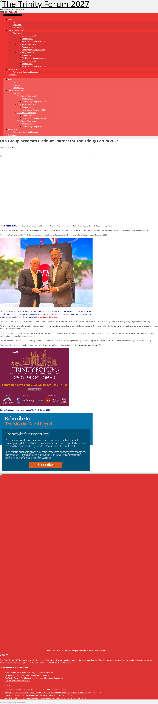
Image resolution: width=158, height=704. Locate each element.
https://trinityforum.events (87, 345)
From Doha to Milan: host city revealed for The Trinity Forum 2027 (31, 695)
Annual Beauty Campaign (47, 317)
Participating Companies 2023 (34, 58)
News (15, 22)
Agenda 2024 (27, 47)
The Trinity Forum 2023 (26, 53)
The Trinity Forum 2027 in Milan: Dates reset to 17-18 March (29, 690)
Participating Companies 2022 (34, 66)
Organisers (17, 25)
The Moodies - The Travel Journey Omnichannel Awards (27, 675)
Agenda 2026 (27, 39)
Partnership (12, 69)
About (10, 19)
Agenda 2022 (27, 64)
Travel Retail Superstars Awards (17, 681)
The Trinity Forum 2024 (26, 44)
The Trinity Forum (15, 30)
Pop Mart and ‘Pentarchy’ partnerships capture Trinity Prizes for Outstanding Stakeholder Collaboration (46, 692)
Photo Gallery (18, 28)
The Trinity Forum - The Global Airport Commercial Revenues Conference (34, 678)
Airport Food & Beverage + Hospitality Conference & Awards (29, 672)
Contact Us (12, 75)
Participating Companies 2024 (34, 50)
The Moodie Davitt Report (46, 660)
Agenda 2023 (27, 55)
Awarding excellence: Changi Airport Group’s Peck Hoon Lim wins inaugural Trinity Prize (39, 698)
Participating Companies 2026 (34, 41)
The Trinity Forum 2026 (26, 36)
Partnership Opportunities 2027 (25, 72)
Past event (17, 33)
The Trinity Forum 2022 (26, 61)
